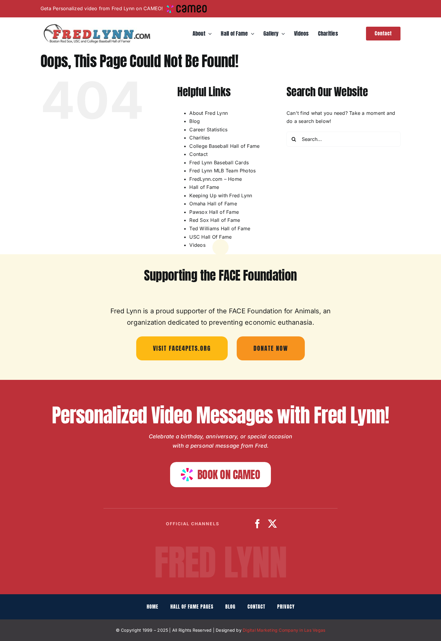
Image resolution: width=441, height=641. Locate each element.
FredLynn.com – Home (215, 179)
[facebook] (257, 523)
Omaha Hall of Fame (213, 204)
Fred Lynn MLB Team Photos (222, 171)
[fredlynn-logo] (95, 26)
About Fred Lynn (208, 113)
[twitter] (272, 523)
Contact (198, 154)
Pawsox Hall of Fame (214, 212)
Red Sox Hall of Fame (214, 220)
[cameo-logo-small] (186, 7)
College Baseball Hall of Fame (224, 146)
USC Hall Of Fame (210, 237)
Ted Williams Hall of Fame (219, 228)
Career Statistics (208, 130)
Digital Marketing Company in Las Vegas (284, 630)
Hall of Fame (204, 187)
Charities (199, 138)
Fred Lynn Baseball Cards (219, 162)
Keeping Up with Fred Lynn (220, 195)
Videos (197, 245)
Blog (194, 121)
